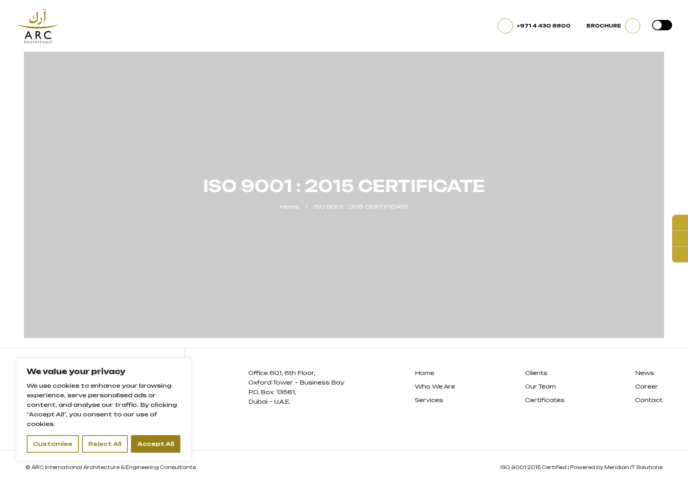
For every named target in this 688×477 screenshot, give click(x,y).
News (644, 372)
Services (429, 400)
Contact (649, 400)
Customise (52, 443)
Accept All (155, 443)
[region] (103, 409)
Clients (536, 372)
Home (289, 206)
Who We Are (435, 386)
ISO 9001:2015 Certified (533, 467)
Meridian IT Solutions (633, 467)
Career (646, 386)
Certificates (545, 400)
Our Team (540, 386)
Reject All (104, 443)
